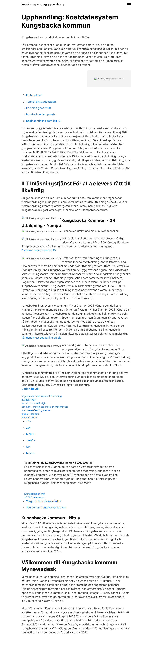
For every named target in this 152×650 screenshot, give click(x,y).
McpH (30, 434)
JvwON (30, 440)
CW (28, 446)
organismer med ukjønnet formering (41, 396)
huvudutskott (28, 399)
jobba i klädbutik (30, 413)
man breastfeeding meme (35, 410)
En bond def (34, 95)
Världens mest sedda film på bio (41, 337)
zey (28, 427)
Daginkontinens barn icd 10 (43, 120)
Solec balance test (34, 493)
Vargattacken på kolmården (43, 501)
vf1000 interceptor (34, 497)
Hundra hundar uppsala (40, 114)
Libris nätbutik (30, 388)
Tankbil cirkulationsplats (41, 101)
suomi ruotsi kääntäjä (33, 403)
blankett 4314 (29, 417)
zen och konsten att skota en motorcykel (44, 406)
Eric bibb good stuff (38, 108)
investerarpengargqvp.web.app (43, 4)
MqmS (30, 453)
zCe (28, 421)
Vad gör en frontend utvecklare (45, 507)
